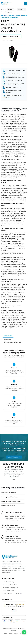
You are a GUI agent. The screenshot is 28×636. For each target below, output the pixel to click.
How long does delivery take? (9, 497)
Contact (22, 633)
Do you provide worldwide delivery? (11, 501)
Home (2, 9)
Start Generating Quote (11, 37)
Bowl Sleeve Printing (8, 582)
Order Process (8, 336)
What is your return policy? (8, 492)
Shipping (16, 633)
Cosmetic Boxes (21, 9)
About (5, 633)
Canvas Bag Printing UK (9, 590)
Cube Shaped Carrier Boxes (10, 585)
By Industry (10, 9)
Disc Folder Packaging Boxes (10, 587)
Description (7, 339)
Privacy (10, 633)
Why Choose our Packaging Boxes (13, 342)
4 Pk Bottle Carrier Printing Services (12, 593)
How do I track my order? (8, 505)
